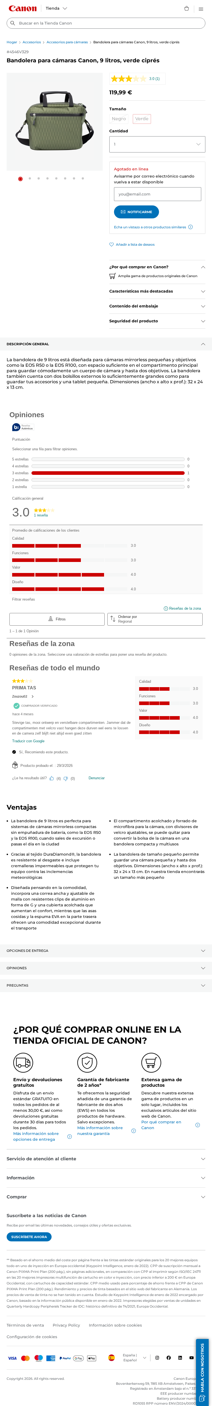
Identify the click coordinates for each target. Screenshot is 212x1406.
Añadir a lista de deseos (135, 244)
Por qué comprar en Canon (161, 1125)
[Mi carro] (187, 8)
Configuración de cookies (32, 1336)
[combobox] (106, 23)
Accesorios (32, 42)
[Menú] (201, 8)
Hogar (12, 42)
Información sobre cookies (115, 1325)
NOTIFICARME (140, 212)
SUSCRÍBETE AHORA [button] (29, 1237)
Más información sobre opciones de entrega (36, 1136)
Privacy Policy (66, 1325)
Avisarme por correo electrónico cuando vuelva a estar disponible (154, 179)
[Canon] (22, 8)
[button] (20, 179)
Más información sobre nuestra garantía (100, 1130)
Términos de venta (25, 1325)
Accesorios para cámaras (67, 42)
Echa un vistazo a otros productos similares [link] (150, 227)
